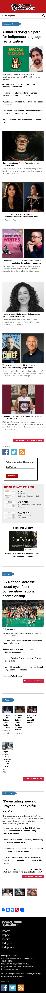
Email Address (11, 467)
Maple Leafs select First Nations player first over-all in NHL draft (22, 659)
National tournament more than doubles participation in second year (18, 650)
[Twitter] (12, 910)
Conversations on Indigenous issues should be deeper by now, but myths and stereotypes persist (22, 262)
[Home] (23, 8)
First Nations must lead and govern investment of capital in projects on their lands (22, 850)
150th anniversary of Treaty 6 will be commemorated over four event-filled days (20, 215)
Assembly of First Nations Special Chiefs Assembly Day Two (19, 722)
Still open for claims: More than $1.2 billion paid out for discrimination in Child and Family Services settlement (22, 830)
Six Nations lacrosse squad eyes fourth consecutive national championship (19, 589)
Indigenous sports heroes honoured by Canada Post (21, 121)
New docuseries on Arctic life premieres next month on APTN (20, 164)
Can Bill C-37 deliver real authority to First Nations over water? (22, 103)
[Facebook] (8, 910)
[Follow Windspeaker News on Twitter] (14, 452)
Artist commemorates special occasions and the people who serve (22, 417)
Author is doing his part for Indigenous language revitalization (21, 36)
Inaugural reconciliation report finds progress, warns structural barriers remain (21, 315)
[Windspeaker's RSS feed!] (22, 452)
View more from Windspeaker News (28, 440)
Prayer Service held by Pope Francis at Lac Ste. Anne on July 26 (7, 759)
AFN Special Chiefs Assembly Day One (31, 719)
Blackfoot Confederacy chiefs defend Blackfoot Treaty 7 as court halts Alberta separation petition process (22, 860)
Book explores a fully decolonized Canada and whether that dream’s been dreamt (21, 94)
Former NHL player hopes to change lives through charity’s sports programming (22, 668)
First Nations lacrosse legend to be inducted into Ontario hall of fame (22, 641)
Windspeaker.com (8, 956)
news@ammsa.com (10, 969)
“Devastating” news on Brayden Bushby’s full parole (20, 806)
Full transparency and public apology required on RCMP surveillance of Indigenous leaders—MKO (22, 870)
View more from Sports (33, 681)
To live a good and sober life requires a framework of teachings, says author (18, 366)
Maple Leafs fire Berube (12, 676)
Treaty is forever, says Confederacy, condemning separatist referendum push (22, 841)
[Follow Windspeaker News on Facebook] (6, 452)
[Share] (3, 909)
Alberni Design (18, 976)
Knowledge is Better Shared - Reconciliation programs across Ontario (23, 554)
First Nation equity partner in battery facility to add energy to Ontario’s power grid (22, 112)
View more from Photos (33, 779)
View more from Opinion (33, 876)
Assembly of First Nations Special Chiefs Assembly (6, 721)
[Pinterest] (17, 910)
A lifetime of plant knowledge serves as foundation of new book (18, 85)
